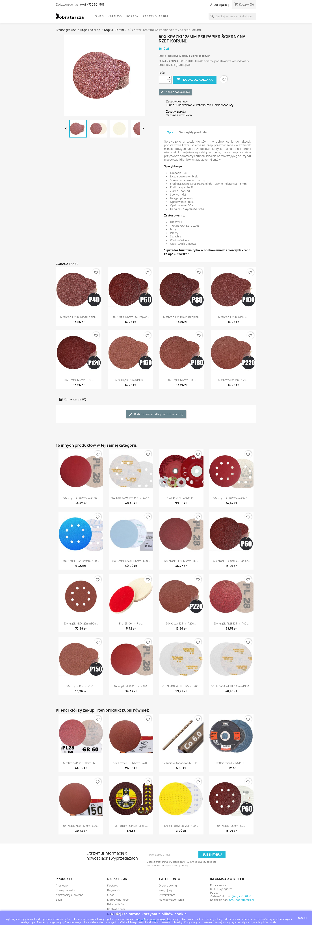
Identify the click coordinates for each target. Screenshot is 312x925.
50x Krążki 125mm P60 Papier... (130, 317)
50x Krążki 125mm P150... (130, 380)
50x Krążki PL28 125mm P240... (231, 498)
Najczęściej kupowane (69, 895)
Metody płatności (118, 899)
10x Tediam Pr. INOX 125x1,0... (130, 825)
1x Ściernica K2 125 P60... (231, 763)
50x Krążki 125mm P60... (231, 825)
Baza (59, 899)
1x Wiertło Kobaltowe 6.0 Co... (181, 763)
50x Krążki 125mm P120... (79, 380)
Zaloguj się (165, 890)
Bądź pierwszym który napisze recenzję (158, 414)
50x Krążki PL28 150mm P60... (81, 763)
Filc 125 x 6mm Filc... (131, 623)
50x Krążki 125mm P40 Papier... (78, 317)
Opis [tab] (170, 132)
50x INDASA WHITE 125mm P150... (231, 686)
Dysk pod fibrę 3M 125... (181, 498)
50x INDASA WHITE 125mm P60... (181, 686)
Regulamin (113, 890)
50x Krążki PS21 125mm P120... (81, 561)
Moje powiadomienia (171, 899)
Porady (132, 16)
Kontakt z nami (116, 909)
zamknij (302, 917)
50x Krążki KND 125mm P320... (131, 763)
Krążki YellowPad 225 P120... (181, 825)
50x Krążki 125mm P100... (233, 317)
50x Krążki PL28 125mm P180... (81, 498)
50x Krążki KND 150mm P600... (81, 825)
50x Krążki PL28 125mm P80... (181, 561)
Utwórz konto (167, 895)
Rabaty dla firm (155, 16)
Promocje (62, 885)
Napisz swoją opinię (177, 92)
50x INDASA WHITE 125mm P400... (131, 498)
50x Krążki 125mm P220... (233, 380)
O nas (99, 16)
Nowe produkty (65, 890)
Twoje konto (169, 879)
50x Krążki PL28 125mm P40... (231, 623)
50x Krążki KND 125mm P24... (81, 623)
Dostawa (112, 885)
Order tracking (168, 885)
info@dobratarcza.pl (241, 900)
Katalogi (115, 16)
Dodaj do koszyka (194, 79)
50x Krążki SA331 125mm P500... (131, 561)
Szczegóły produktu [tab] (193, 132)
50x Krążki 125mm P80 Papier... (181, 317)
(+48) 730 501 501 (92, 5)
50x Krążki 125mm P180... (182, 380)
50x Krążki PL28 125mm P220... (131, 686)
